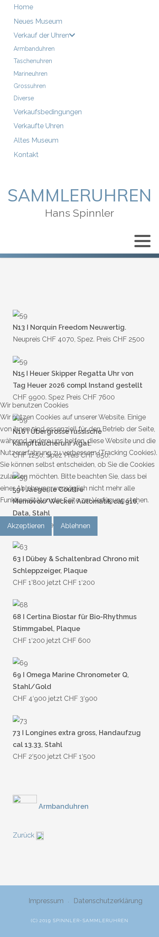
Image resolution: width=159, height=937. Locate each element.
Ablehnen (75, 526)
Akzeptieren (26, 526)
